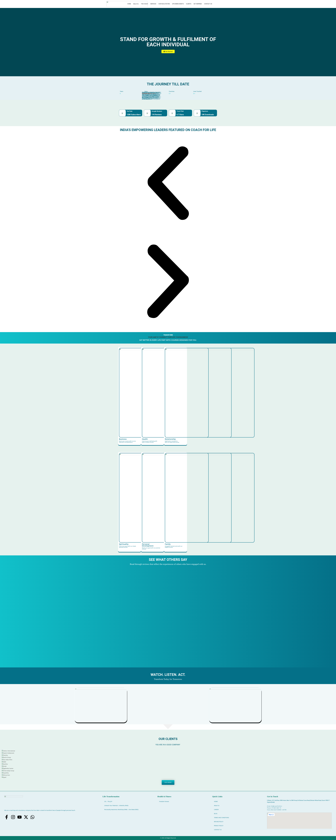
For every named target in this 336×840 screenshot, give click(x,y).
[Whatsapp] (32, 817)
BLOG (215, 813)
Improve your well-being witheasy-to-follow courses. (149, 441)
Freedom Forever (164, 801)
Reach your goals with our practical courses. (151, 548)
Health (145, 439)
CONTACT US (208, 4)
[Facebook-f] (6, 817)
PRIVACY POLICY (218, 825)
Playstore (205, 111)
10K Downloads (208, 115)
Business (123, 439)
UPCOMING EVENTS (178, 4)
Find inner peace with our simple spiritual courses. (127, 546)
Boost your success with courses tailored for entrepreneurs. (127, 441)
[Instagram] (13, 817)
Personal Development (147, 545)
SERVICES (153, 4)
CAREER (216, 809)
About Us (136, 4)
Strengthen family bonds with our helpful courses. (173, 546)
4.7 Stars (180, 115)
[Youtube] (19, 817)
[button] (168, 183)
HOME (129, 4)
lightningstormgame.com (148, 93)
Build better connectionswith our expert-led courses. (172, 441)
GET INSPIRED (198, 4)
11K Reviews (157, 115)
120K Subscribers (134, 115)
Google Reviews (157, 111)
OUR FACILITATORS (164, 4)
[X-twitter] (26, 817)
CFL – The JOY (108, 801)
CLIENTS (188, 4)
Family (168, 544)
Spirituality (123, 544)
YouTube (129, 111)
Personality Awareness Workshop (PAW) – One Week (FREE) (121, 809)
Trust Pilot (180, 111)
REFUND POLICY (218, 821)
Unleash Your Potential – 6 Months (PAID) (116, 805)
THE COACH (144, 4)
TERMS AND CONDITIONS (221, 817)
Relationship (170, 439)
